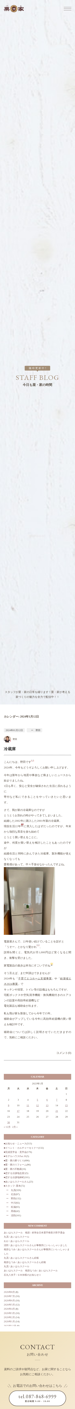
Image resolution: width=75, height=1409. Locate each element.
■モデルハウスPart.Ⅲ (15, 1156)
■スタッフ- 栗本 (12, 1185)
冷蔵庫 (10, 749)
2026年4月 (9, 1308)
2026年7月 (9, 1296)
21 (57, 1111)
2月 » (15, 1127)
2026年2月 (9, 1317)
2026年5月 (9, 1304)
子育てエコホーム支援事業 (35, 978)
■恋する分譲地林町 (14, 1177)
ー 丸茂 (10, 1190)
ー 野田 (34, 730)
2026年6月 (9, 1300)
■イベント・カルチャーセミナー (21, 1148)
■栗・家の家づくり (14, 1160)
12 (37, 1105)
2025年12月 (10, 1325)
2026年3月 (9, 1313)
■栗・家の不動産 (13, 1169)
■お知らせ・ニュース (15, 1143)
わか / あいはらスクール (16, 1241)
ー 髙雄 (10, 1211)
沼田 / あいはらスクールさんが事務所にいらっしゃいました (35, 1245)
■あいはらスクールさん (16, 1181)
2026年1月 (9, 1321)
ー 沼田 (10, 1215)
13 (47, 1105)
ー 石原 (10, 1194)
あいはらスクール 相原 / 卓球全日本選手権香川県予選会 (34, 1232)
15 (66, 1105)
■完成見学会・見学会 (15, 1152)
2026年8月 (9, 1292)
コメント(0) (63, 1052)
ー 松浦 (10, 1207)
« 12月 (7, 1127)
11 (28, 1105)
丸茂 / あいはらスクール (16, 1236)
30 (8, 1122)
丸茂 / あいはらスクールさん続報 (21, 1258)
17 (18, 1111)
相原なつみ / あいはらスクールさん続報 (25, 1262)
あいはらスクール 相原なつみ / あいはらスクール (31, 1270)
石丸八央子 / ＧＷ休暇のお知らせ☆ (22, 1275)
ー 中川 (10, 1202)
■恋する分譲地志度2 (14, 1173)
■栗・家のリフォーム (15, 1164)
